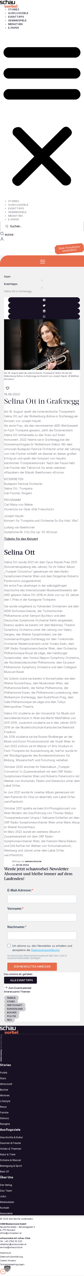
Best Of (4, 1171)
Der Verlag (6, 1184)
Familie (4, 1112)
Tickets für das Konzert (21, 538)
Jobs (3, 1196)
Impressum (5, 1253)
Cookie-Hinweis (8, 1260)
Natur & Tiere (7, 1154)
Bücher (4, 1089)
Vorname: (14, 908)
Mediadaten (7, 1202)
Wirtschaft (6, 1084)
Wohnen (5, 1095)
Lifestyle (5, 1101)
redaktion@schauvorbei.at (13, 1244)
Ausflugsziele (18, 13)
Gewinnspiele (17, 20)
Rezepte (5, 1123)
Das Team (6, 1190)
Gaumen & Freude (10, 1143)
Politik (3, 1072)
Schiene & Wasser (10, 1160)
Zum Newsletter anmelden (32, 966)
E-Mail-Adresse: (19, 890)
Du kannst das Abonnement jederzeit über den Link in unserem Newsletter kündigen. (37, 957)
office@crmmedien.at (10, 1233)
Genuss (4, 1118)
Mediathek (15, 24)
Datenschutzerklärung (45, 950)
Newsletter (6, 1213)
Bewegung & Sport (11, 1165)
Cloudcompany (1, 1055)
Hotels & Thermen (10, 1148)
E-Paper (13, 27)
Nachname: (16, 927)
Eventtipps (16, 16)
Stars (3, 1078)
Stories (13, 9)
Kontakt (4, 1207)
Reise (3, 1106)
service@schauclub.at (11, 1247)
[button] (42, 114)
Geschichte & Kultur (11, 1137)
